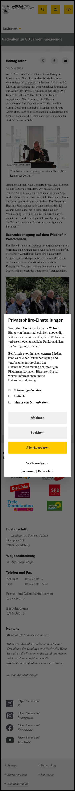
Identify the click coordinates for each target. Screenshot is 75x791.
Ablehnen (37, 418)
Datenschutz (46, 472)
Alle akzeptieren (37, 448)
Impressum (28, 472)
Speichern (37, 433)
